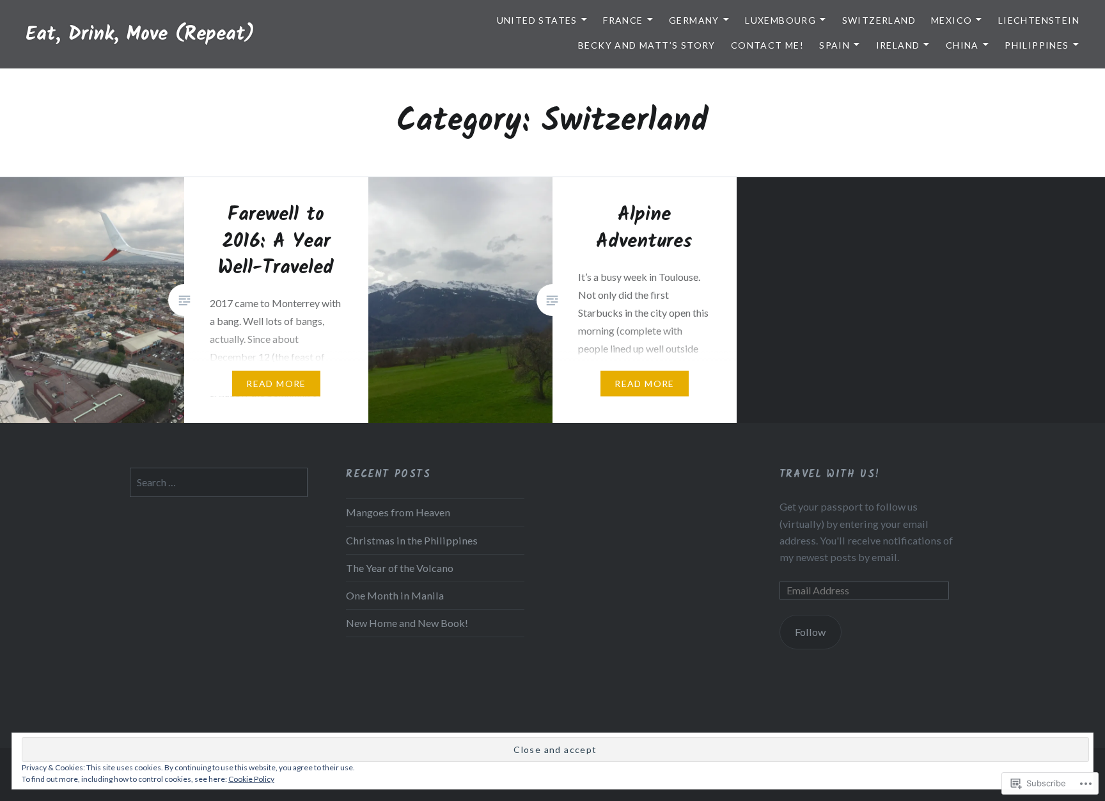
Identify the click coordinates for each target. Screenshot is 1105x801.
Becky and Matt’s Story (647, 45)
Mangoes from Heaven (398, 512)
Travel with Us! (830, 474)
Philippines (1037, 45)
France (623, 20)
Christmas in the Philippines (412, 540)
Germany (694, 20)
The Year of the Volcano (399, 568)
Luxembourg (780, 20)
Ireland (898, 45)
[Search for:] (219, 482)
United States (537, 20)
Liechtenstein (1038, 20)
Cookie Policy (251, 779)
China (962, 45)
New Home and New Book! (407, 623)
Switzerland (879, 20)
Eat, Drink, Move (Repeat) (140, 34)
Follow (810, 632)
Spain (834, 45)
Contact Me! (767, 45)
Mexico (951, 20)
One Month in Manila (395, 595)
